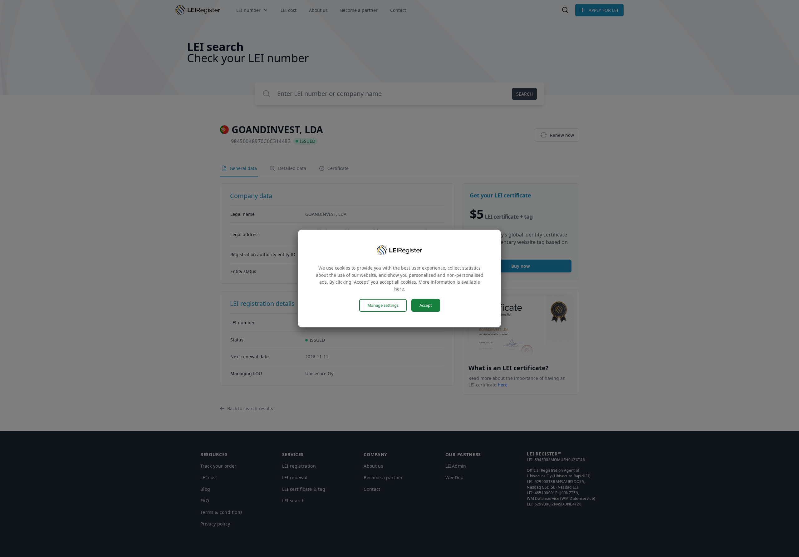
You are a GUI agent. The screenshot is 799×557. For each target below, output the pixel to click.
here (399, 289)
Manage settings (383, 305)
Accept (425, 305)
